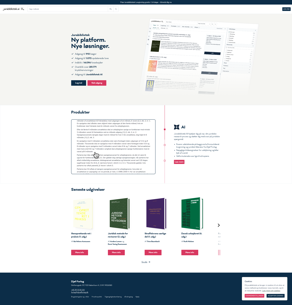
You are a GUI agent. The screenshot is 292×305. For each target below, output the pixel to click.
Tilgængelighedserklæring (113, 297)
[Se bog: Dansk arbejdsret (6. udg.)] (192, 214)
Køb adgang (97, 83)
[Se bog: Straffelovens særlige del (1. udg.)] (155, 214)
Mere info (79, 252)
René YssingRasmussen (117, 244)
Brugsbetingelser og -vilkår (80, 297)
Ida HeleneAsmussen (81, 241)
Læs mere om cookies (271, 290)
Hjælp (137, 297)
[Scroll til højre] (218, 225)
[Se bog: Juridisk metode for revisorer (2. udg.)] (119, 214)
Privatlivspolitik (97, 297)
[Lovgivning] (165, 145)
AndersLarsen (116, 241)
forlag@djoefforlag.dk (79, 292)
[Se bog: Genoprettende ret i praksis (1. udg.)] (82, 214)
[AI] (165, 129)
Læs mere (179, 162)
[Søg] (116, 9)
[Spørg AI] (110, 9)
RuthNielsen (189, 241)
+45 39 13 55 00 (78, 290)
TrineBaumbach (153, 241)
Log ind (286, 9)
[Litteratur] (165, 160)
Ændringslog (128, 297)
